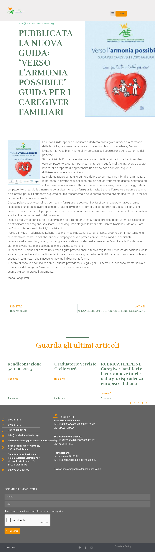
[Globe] (80, 547)
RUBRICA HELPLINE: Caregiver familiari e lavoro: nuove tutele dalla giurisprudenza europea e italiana (122, 374)
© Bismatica (10, 547)
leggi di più (13, 379)
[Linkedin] (91, 547)
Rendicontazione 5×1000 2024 (24, 366)
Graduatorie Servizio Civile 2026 (75, 366)
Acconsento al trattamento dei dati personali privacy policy (35, 511)
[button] (112, 13)
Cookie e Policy (123, 546)
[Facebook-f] (85, 547)
